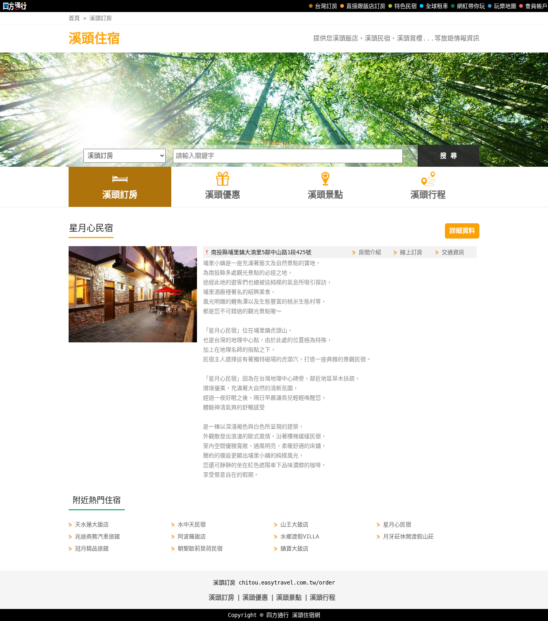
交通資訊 (453, 252)
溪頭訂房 (100, 18)
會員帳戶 (536, 6)
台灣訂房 (326, 6)
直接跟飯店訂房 (366, 6)
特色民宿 (405, 6)
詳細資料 (462, 231)
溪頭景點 (289, 597)
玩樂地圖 (505, 6)
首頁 (74, 18)
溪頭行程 (322, 597)
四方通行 (277, 615)
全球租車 (437, 6)
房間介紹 (370, 252)
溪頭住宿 (94, 38)
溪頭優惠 (255, 597)
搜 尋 (448, 156)
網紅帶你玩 (471, 6)
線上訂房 (411, 252)
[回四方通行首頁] (15, 6)
